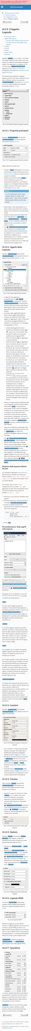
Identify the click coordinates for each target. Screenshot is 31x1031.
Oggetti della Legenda (10, 38)
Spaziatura (7, 54)
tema (22, 1026)
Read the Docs (8, 1028)
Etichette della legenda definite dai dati (17, 40)
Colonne (6, 48)
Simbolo (6, 50)
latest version (22, 2)
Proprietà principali (9, 36)
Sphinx (13, 1026)
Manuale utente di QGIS (12, 13)
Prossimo (24, 22)
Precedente (7, 22)
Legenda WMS (8, 52)
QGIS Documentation (16, 7)
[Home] (2, 13)
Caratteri (6, 46)
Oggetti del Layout (10, 17)
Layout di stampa (9, 15)
